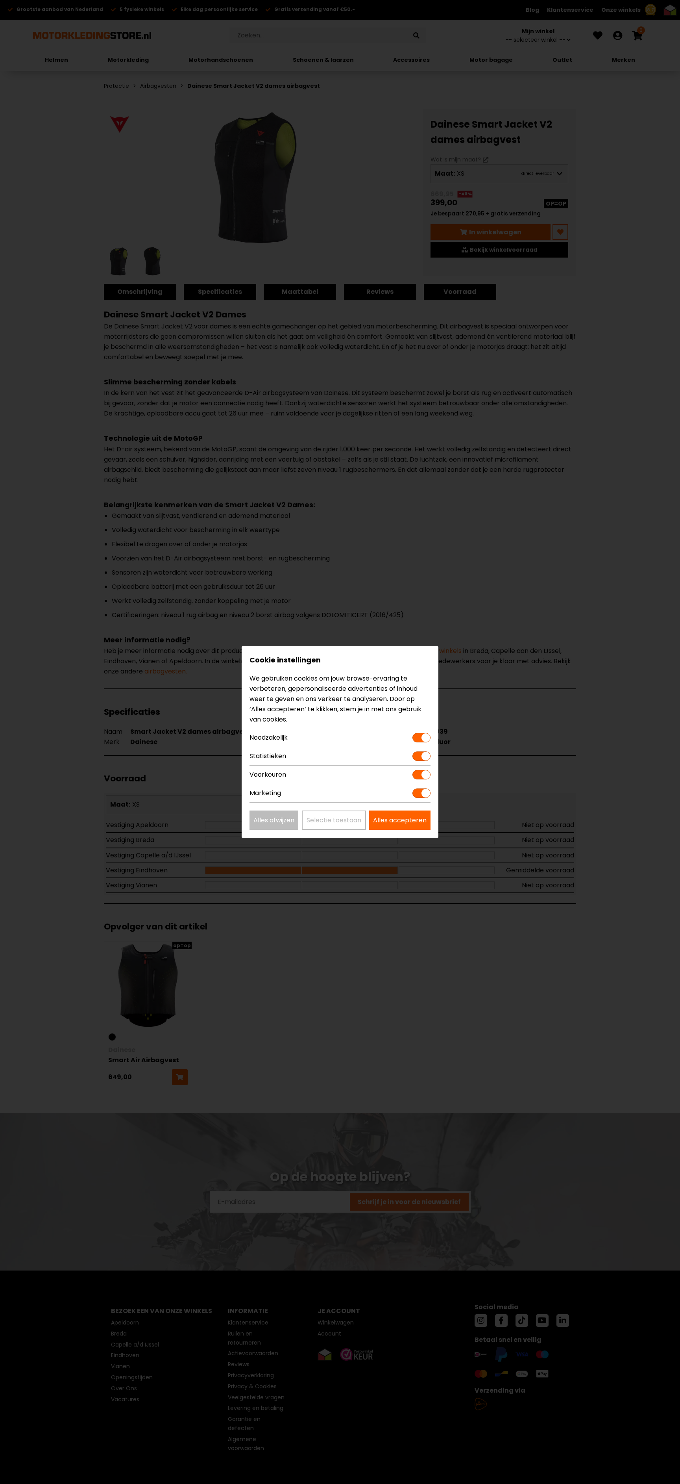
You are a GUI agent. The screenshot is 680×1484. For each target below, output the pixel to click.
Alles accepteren (400, 820)
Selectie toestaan (334, 820)
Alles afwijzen (273, 820)
